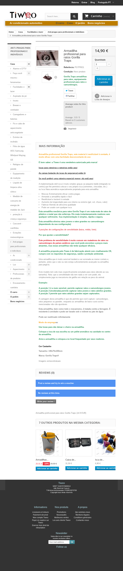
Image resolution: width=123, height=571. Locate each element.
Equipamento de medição (17, 175)
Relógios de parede (16, 166)
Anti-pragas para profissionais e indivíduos (18, 246)
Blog (92, 2)
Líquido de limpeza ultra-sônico (16, 187)
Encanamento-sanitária (18, 285)
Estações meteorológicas (17, 235)
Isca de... (99, 459)
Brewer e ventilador (15, 107)
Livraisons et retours (40, 512)
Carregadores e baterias (18, 116)
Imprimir (72, 129)
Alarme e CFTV (19, 69)
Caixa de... (70, 459)
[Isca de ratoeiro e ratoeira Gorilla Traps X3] (108, 443)
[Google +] (61, 551)
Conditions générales (82, 518)
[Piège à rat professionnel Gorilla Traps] (47, 77)
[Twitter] (57, 551)
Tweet (70, 91)
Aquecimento (18, 269)
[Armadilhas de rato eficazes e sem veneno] (49, 443)
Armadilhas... (42, 459)
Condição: (68, 72)
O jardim (14, 297)
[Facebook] (52, 551)
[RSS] (71, 551)
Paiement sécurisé (40, 515)
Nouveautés (61, 515)
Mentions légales (83, 515)
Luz (14, 264)
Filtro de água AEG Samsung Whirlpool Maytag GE (17, 153)
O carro (13, 292)
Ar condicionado (16, 257)
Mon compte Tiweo (40, 518)
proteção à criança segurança (18, 216)
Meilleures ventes (61, 518)
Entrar (84, 2)
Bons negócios (17, 301)
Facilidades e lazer (17, 89)
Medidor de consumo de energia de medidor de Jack (17, 203)
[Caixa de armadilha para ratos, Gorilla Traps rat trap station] (78, 443)
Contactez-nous (82, 520)
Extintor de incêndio (16, 139)
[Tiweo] (24, 15)
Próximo (55, 77)
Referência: (69, 67)
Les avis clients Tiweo (61, 520)
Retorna (75, 2)
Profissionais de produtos (17, 276)
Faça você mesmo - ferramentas (16, 77)
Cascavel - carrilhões (16, 225)
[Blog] (66, 551)
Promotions (61, 512)
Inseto (15, 101)
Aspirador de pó (19, 96)
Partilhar (71, 96)
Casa (12, 64)
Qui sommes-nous (82, 512)
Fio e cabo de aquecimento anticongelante (17, 128)
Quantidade (100, 60)
